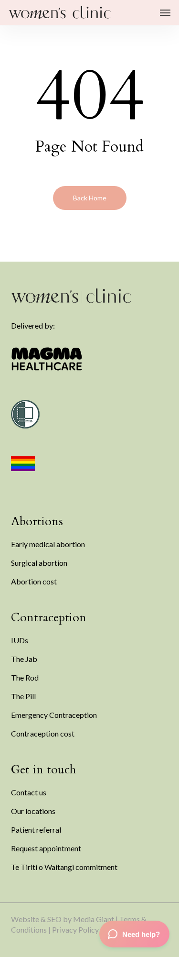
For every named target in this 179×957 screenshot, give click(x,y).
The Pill (23, 696)
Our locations (33, 810)
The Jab (24, 658)
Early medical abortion (48, 544)
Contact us (28, 792)
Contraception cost (42, 733)
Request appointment (46, 848)
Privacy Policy (75, 929)
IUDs (19, 640)
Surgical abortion (39, 562)
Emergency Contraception (54, 714)
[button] (165, 12)
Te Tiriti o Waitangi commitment (64, 866)
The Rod (25, 677)
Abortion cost (34, 581)
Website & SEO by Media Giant (62, 919)
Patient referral (36, 829)
